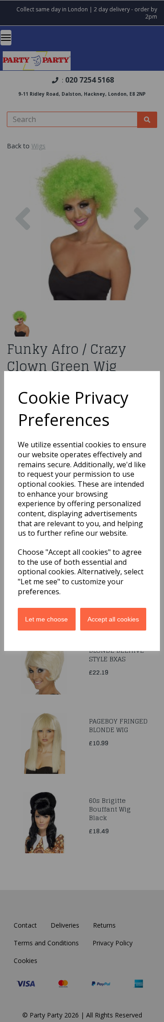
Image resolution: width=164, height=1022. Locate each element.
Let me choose (46, 619)
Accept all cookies (113, 619)
